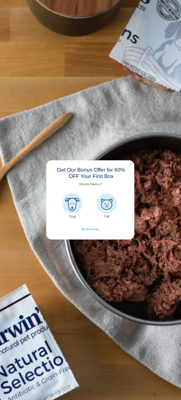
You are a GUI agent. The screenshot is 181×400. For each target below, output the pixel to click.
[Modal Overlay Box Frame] (90, 200)
